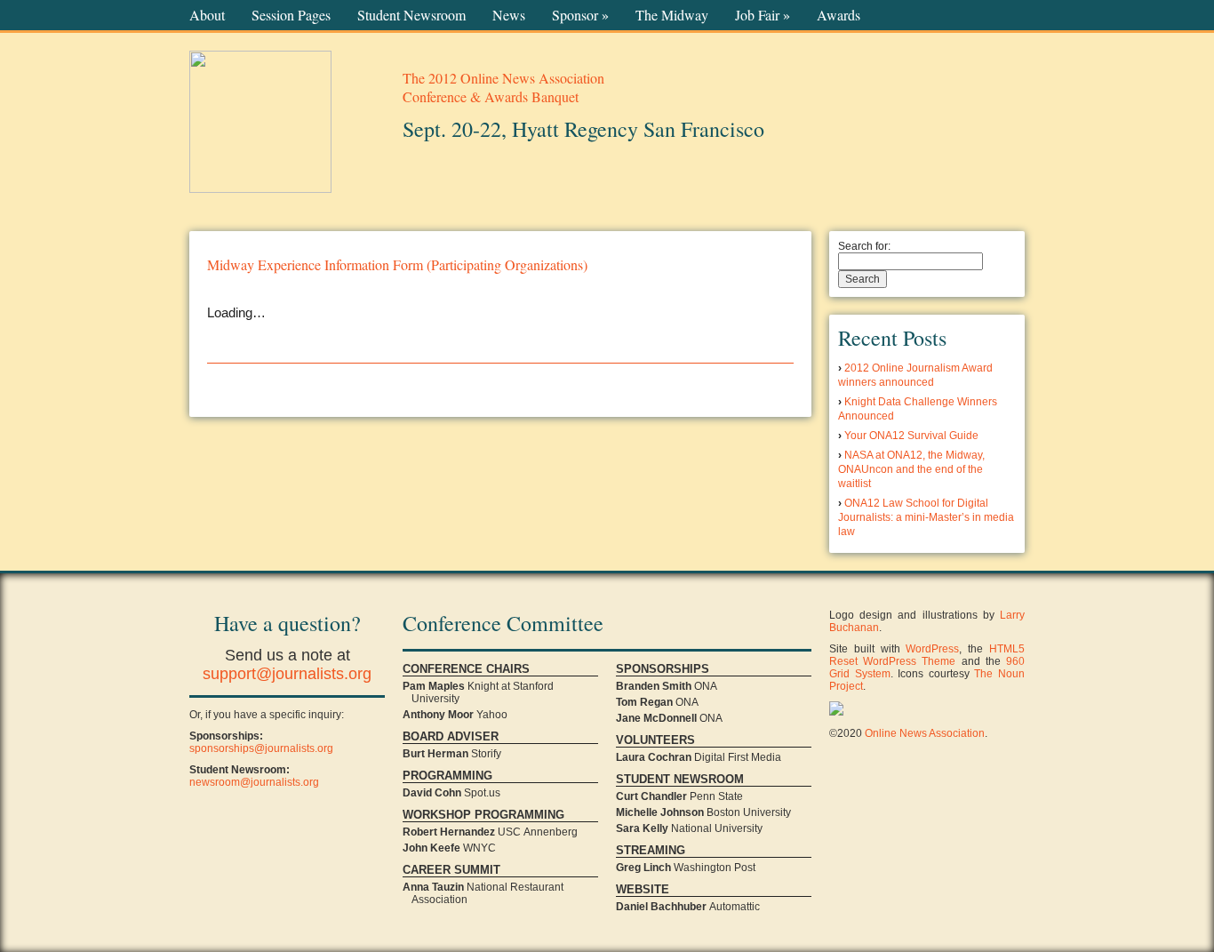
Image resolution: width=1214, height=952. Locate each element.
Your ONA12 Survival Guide (911, 435)
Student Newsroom (411, 15)
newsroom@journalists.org (254, 782)
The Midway (671, 15)
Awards (838, 15)
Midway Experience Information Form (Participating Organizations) (397, 264)
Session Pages (291, 15)
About (207, 15)
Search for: (864, 246)
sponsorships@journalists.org (261, 748)
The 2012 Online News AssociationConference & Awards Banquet (503, 87)
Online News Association (925, 733)
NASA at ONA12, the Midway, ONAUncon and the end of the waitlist (911, 469)
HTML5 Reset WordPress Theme (927, 655)
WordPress (932, 649)
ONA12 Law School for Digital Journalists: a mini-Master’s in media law (926, 517)
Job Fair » (762, 15)
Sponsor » (580, 15)
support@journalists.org (287, 674)
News (508, 15)
